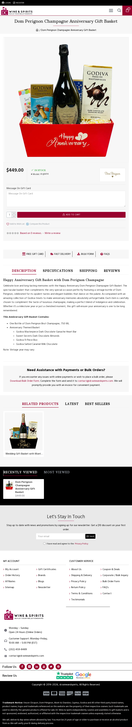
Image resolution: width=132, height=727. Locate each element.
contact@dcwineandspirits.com (95, 381)
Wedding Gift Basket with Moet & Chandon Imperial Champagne (24, 453)
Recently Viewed (20, 473)
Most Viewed (57, 473)
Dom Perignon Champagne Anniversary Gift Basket (25, 486)
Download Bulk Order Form (24, 381)
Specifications (58, 271)
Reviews (112, 271)
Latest (72, 404)
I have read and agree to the (67, 543)
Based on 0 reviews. (31, 233)
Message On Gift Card (18, 188)
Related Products (40, 404)
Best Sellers (97, 404)
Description (24, 271)
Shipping (88, 271)
